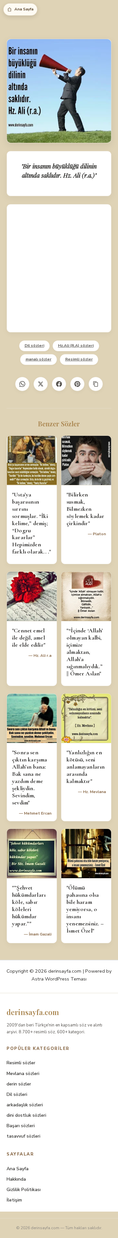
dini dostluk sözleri (26, 1115)
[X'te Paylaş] (40, 384)
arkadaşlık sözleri (25, 1105)
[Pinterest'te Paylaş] (77, 384)
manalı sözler (38, 359)
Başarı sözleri (21, 1126)
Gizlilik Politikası (24, 1189)
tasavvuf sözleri (23, 1136)
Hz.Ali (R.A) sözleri (76, 345)
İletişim (14, 1200)
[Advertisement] (59, 268)
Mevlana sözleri (23, 1073)
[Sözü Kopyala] (95, 384)
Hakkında (16, 1179)
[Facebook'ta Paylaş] (59, 384)
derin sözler (19, 1084)
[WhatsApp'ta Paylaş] (22, 384)
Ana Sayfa (23, 9)
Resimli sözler (79, 359)
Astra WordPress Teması (59, 979)
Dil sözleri (34, 345)
